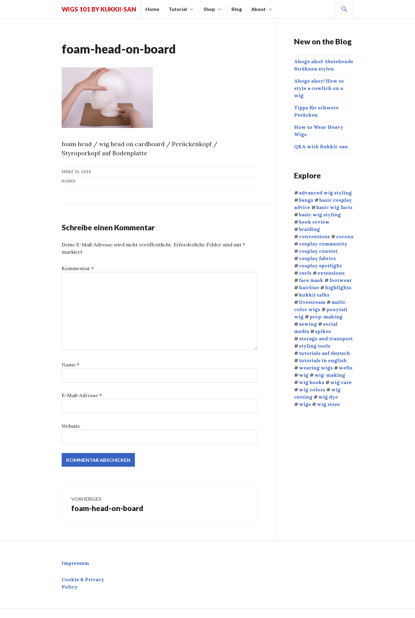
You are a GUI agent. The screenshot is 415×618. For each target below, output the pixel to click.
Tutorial (178, 9)
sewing (308, 324)
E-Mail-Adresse (82, 395)
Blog (237, 9)
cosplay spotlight (320, 266)
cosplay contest (318, 251)
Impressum (75, 563)
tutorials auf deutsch (324, 353)
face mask (311, 280)
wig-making (329, 375)
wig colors (312, 389)
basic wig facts (334, 207)
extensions (331, 273)
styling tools (314, 346)
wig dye (328, 397)
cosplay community (323, 244)
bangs (306, 200)
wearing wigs (316, 368)
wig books (311, 382)
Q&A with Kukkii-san (321, 146)
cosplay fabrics (317, 258)
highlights (338, 287)
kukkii (68, 181)
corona (344, 236)
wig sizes (328, 404)
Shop (209, 9)
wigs (305, 404)
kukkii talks (314, 295)
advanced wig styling (325, 193)
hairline (309, 287)
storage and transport (326, 338)
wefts (345, 368)
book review (314, 222)
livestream (312, 302)
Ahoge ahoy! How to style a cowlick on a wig (319, 88)
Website (71, 426)
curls (305, 273)
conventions (314, 236)
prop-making (326, 317)
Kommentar (78, 268)
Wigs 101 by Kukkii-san (99, 9)
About (258, 9)
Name (70, 365)
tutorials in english (323, 360)
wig (303, 375)
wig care (341, 382)
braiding (309, 229)
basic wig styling (320, 214)
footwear (340, 280)
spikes (323, 331)
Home (152, 9)
